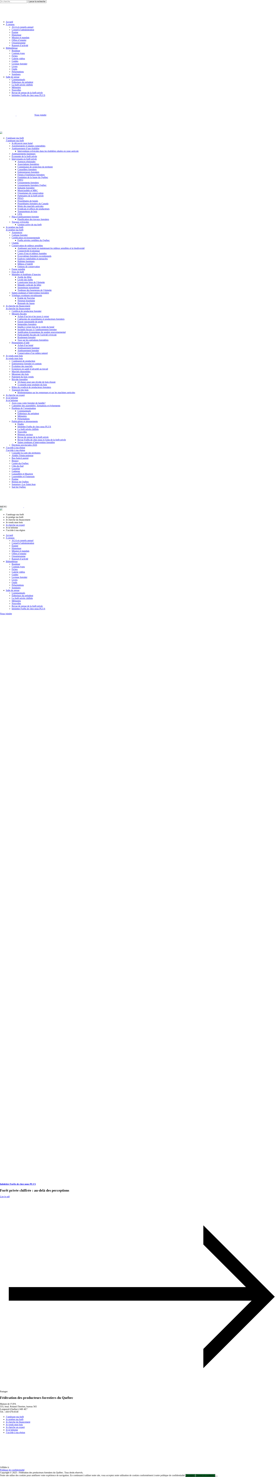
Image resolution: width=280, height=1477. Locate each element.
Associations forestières (28, 164)
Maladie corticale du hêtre (29, 285)
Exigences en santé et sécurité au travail (30, 369)
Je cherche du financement (18, 306)
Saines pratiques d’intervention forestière (30, 293)
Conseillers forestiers (27, 169)
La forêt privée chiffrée (22, 85)
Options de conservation (29, 266)
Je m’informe (12, 398)
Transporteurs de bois (27, 211)
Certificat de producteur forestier (26, 311)
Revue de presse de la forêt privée (27, 92)
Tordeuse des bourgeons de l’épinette (35, 290)
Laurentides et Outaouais (23, 476)
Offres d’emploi (19, 40)
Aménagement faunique (29, 348)
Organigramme (19, 43)
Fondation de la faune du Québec (33, 177)
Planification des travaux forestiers (33, 219)
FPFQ (20, 180)
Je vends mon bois (14, 356)
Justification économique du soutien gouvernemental (42, 332)
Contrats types (18, 53)
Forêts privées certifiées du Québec (34, 240)
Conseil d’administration (23, 29)
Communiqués (18, 79)
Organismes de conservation (30, 193)
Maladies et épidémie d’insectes (26, 274)
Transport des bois (20, 390)
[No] (216, 1476)
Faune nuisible (18, 269)
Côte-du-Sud (17, 466)
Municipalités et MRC (28, 190)
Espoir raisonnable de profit (30, 321)
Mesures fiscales (19, 314)
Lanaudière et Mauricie (22, 474)
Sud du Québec (19, 487)
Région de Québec (20, 481)
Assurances (17, 232)
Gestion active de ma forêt (30, 224)
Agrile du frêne (25, 277)
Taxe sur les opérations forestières (33, 340)
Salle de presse (12, 77)
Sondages (16, 74)
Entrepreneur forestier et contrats (27, 363)
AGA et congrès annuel (22, 27)
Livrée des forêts (25, 279)
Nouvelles (16, 90)
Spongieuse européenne (28, 287)
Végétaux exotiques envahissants (27, 295)
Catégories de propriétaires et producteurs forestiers (41, 319)
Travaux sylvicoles (20, 222)
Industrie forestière (26, 188)
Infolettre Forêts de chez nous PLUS (28, 95)
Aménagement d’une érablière (25, 148)
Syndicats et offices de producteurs (33, 209)
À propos (10, 24)
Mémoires (16, 87)
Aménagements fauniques (23, 153)
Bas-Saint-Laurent (20, 458)
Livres (15, 66)
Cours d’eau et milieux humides (32, 253)
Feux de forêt (18, 272)
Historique (16, 35)
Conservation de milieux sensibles (27, 245)
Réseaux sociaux (25, 434)
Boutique (16, 50)
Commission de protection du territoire (35, 167)
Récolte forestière (20, 379)
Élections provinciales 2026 (24, 445)
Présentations (18, 71)
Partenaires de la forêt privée (31, 195)
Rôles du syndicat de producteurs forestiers (31, 387)
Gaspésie (16, 468)
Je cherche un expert (15, 395)
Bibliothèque (12, 48)
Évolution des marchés (22, 366)
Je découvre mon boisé (22, 143)
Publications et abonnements (25, 421)
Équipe (15, 32)
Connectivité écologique (29, 251)
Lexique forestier (19, 64)
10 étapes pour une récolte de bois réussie (37, 382)
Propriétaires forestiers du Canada (33, 203)
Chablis (15, 243)
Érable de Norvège (26, 298)
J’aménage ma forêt (15, 138)
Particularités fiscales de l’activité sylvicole (37, 335)
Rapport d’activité (20, 45)
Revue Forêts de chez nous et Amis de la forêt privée (42, 439)
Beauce (15, 460)
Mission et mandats (20, 37)
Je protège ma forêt (14, 227)
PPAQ (20, 198)
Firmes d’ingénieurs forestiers (31, 174)
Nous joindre (40, 115)
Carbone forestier (20, 235)
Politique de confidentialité (12, 1470)
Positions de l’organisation (24, 408)
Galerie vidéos (18, 58)
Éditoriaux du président (22, 82)
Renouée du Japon (26, 303)
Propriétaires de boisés (28, 201)
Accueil (9, 22)
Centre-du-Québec (20, 463)
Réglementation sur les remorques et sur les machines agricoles (46, 392)
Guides (15, 61)
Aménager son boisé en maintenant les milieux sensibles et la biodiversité (51, 248)
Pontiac (15, 479)
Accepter (190, 1475)
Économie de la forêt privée (24, 156)
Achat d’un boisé (25, 345)
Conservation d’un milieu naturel (33, 353)
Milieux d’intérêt (25, 264)
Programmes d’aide (20, 342)
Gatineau (16, 471)
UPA (20, 214)
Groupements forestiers (28, 182)
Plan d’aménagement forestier (25, 216)
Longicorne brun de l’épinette (31, 282)
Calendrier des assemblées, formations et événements (36, 405)
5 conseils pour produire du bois (32, 384)
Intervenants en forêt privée (24, 159)
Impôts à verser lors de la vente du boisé (36, 327)
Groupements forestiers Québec (32, 185)
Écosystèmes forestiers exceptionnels (34, 256)
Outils (14, 69)
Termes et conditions (205, 1475)
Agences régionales (26, 161)
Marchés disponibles (21, 371)
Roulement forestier (27, 337)
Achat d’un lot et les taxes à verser (33, 316)
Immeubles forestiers (27, 324)
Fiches (15, 56)
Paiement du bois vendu (23, 377)
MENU (3, 506)
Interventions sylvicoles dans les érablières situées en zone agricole (48, 151)
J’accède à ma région (15, 447)
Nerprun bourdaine (26, 300)
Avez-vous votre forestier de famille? (29, 403)
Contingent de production (23, 361)
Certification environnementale (26, 237)
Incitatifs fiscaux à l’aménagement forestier (37, 329)
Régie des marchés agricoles (30, 206)
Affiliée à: (4, 1467)
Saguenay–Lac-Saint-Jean (24, 484)
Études (21, 424)
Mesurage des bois (20, 374)
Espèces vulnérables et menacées (33, 258)
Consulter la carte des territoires (26, 453)
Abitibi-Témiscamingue (22, 455)
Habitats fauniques (26, 261)
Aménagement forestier (28, 350)
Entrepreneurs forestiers (28, 172)
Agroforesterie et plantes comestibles (28, 146)
